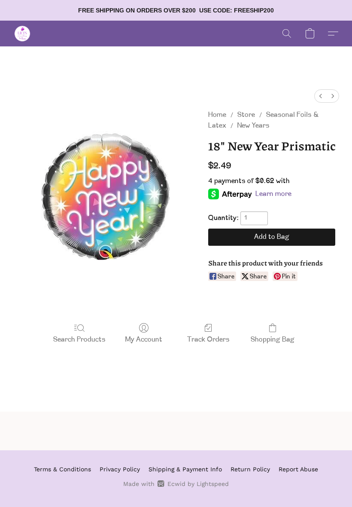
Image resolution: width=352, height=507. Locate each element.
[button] (22, 33)
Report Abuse (298, 469)
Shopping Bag (272, 339)
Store (246, 115)
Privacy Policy (120, 469)
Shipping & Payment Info (185, 469)
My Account (143, 339)
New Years (253, 125)
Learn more (273, 194)
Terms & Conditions (62, 469)
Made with (175, 483)
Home (217, 115)
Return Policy (250, 469)
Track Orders (208, 339)
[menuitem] (321, 96)
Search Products (79, 339)
